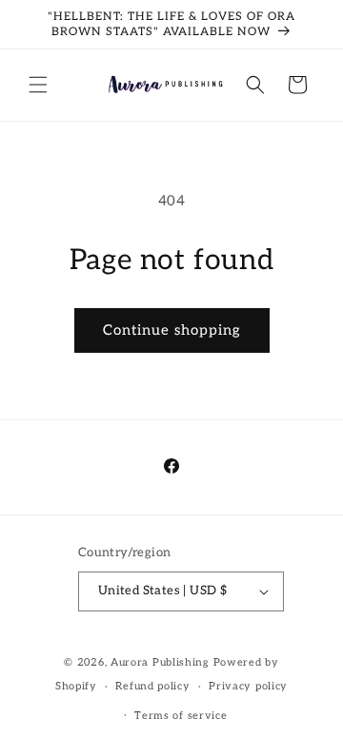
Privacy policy (248, 686)
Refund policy (152, 686)
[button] (38, 85)
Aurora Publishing (160, 662)
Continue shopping (172, 330)
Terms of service (180, 715)
